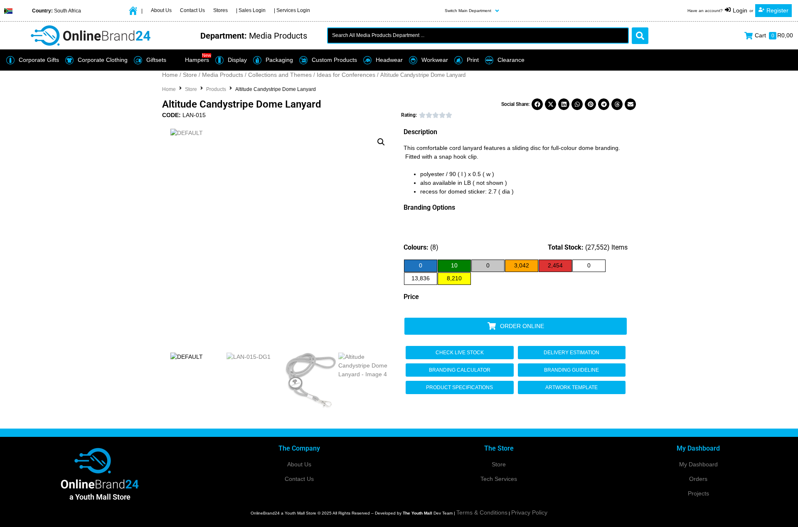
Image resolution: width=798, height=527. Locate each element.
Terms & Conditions (481, 512)
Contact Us (299, 479)
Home (170, 74)
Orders (698, 479)
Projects (698, 493)
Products (216, 89)
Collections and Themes (280, 74)
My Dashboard (698, 464)
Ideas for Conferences (346, 74)
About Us (299, 464)
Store (190, 74)
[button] (473, 11)
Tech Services (498, 479)
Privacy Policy (529, 512)
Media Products (222, 74)
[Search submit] (640, 35)
